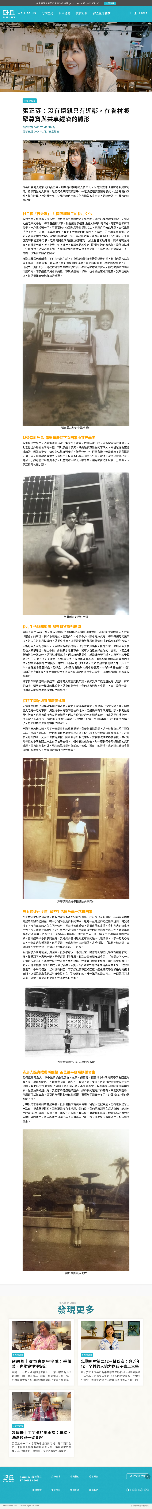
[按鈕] (41, 1371)
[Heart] (130, 13)
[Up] (148, 1476)
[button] (63, 13)
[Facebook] (128, 1490)
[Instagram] (140, 1490)
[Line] (134, 1490)
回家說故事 (17, 1354)
